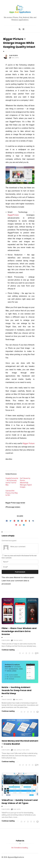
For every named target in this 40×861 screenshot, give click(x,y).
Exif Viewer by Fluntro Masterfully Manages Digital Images (26, 482)
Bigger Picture (28, 443)
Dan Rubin (13, 55)
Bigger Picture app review (15, 503)
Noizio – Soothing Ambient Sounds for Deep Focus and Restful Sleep (16, 690)
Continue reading (8, 650)
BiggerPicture (13, 215)
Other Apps (25, 750)
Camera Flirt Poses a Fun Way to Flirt (12, 493)
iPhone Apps (18, 640)
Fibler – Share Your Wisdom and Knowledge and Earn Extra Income (19, 631)
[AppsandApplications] (20, 9)
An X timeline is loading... (20, 848)
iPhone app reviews (13, 507)
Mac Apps (15, 57)
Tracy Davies (7, 699)
